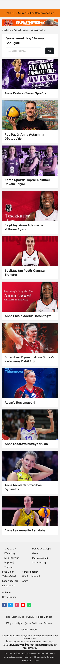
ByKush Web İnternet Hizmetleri (28, 644)
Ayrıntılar (26, 661)
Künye (9, 623)
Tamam (36, 661)
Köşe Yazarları (10, 580)
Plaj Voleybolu (40, 557)
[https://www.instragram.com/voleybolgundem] (17, 605)
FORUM (30, 616)
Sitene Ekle (18, 616)
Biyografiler (8, 585)
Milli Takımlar (11, 557)
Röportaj (9, 562)
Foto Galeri (8, 571)
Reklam (48, 623)
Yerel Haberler (30, 571)
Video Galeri (9, 576)
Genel (35, 553)
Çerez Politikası (33, 623)
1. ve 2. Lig (10, 548)
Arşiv (25, 580)
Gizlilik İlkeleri (29, 629)
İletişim (19, 623)
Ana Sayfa (6, 30)
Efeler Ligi (9, 553)
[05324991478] (29, 605)
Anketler (6, 592)
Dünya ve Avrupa (41, 548)
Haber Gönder (44, 616)
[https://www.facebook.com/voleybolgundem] (4, 605)
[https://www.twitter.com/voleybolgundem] (10, 605)
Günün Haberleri (31, 576)
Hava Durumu (9, 597)
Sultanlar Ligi (39, 562)
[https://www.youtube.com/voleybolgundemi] (23, 605)
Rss (8, 616)
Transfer (8, 567)
